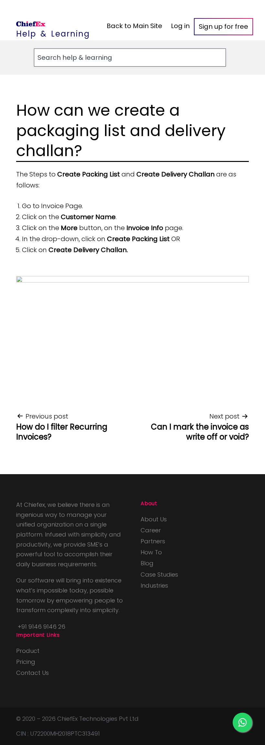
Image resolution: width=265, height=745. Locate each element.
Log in (180, 25)
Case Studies (159, 574)
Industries (154, 585)
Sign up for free (223, 26)
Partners (153, 541)
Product (27, 651)
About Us (154, 519)
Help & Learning (53, 33)
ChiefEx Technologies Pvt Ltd (98, 719)
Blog (147, 563)
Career (151, 530)
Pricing (25, 662)
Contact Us (32, 673)
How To (151, 552)
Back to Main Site (134, 25)
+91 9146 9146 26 (41, 627)
